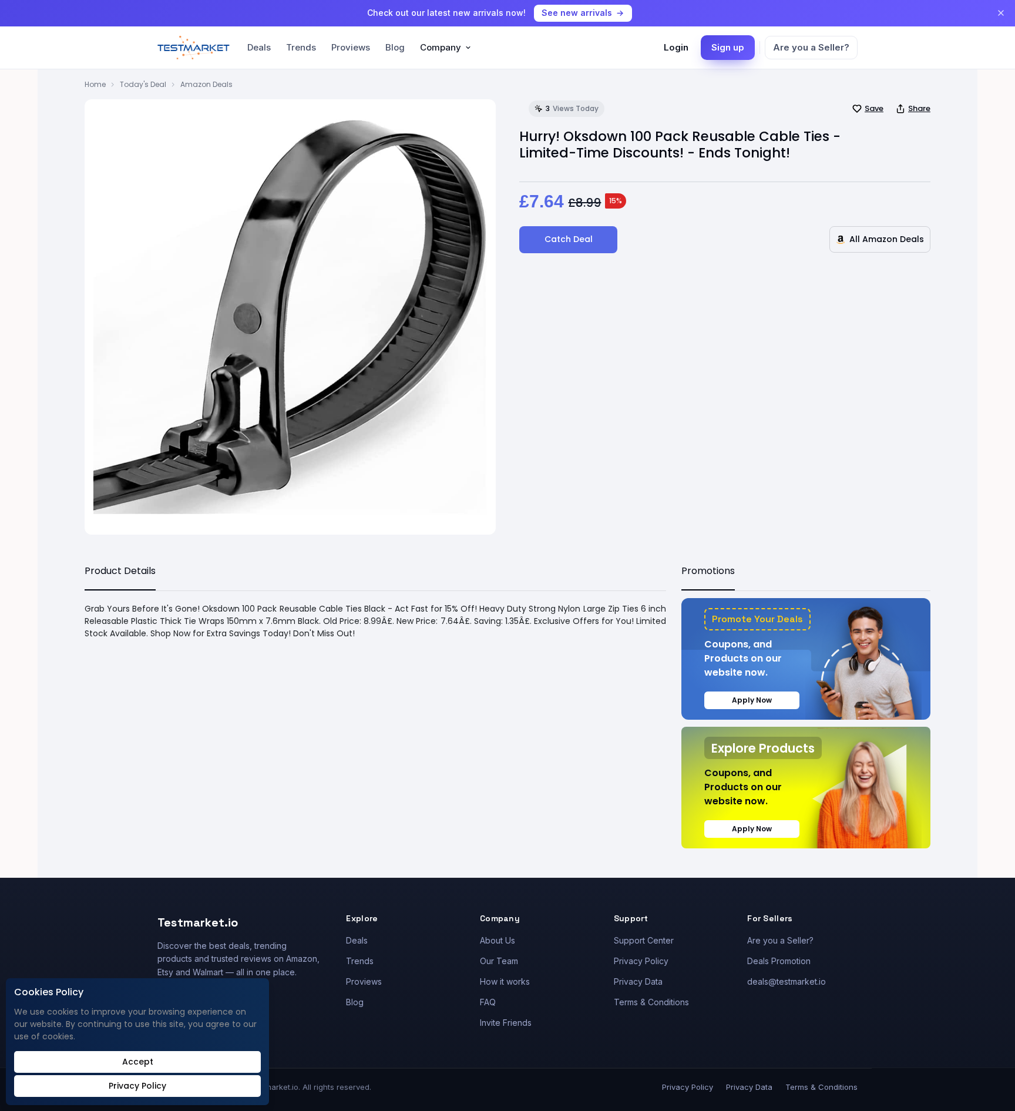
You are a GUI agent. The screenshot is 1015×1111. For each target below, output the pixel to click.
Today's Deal (143, 84)
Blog (395, 47)
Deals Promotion (779, 961)
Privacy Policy (641, 961)
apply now (752, 700)
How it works (505, 981)
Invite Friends (506, 1023)
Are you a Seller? (811, 47)
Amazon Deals (206, 84)
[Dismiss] (1001, 13)
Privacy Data (638, 981)
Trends (301, 47)
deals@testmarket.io (786, 981)
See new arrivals (577, 13)
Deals (259, 47)
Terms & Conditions (651, 1002)
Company (440, 47)
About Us (497, 940)
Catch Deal (569, 239)
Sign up (727, 47)
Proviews (350, 47)
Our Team (499, 961)
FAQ (488, 1002)
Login (676, 47)
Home (95, 84)
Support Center (644, 940)
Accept (137, 1062)
